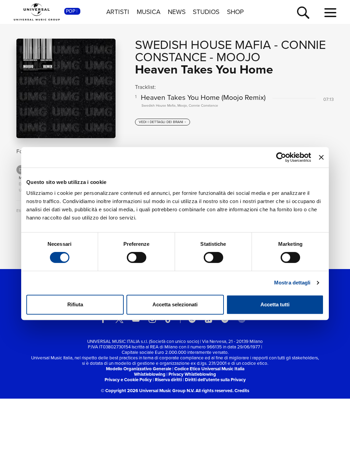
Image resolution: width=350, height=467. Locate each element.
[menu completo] (330, 13)
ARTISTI (117, 12)
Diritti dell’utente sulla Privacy (215, 379)
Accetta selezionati (175, 304)
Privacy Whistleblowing (192, 374)
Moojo (238, 57)
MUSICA (148, 12)
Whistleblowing (149, 374)
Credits (241, 390)
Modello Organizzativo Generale (138, 368)
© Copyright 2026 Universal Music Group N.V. (147, 390)
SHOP (235, 12)
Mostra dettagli (292, 282)
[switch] (136, 257)
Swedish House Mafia (203, 45)
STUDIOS (206, 12)
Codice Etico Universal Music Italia (209, 368)
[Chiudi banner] (321, 157)
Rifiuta (75, 304)
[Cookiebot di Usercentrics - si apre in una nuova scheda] (281, 157)
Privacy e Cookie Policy (128, 379)
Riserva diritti (168, 379)
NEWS (177, 12)
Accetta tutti (275, 304)
